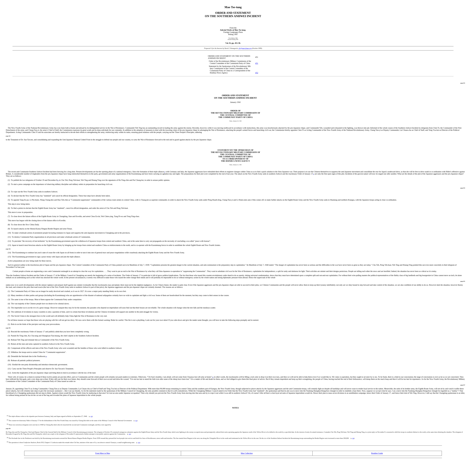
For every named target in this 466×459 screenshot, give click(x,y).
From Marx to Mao (102, 453)
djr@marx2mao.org (245, 48)
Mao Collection (247, 453)
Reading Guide (377, 453)
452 (256, 73)
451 (256, 63)
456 (353, 438)
